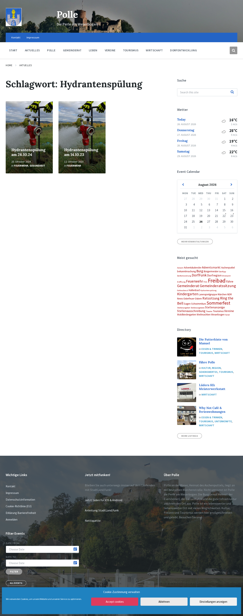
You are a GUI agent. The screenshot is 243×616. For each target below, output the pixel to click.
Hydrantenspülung (208, 290)
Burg (199, 271)
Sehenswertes (208, 372)
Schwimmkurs (198, 303)
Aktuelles (25, 65)
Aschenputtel (228, 267)
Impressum (12, 493)
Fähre (229, 281)
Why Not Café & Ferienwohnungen (212, 410)
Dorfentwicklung (184, 276)
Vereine (229, 311)
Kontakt (10, 486)
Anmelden (11, 519)
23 (231, 216)
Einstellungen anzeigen (213, 601)
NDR (229, 294)
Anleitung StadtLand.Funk (102, 510)
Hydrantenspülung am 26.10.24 (28, 152)
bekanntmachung (186, 271)
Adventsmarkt (211, 267)
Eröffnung (181, 282)
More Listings (189, 435)
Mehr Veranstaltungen (195, 241)
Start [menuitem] (13, 50)
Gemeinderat (188, 285)
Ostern (198, 298)
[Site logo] (14, 25)
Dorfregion (214, 275)
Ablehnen (164, 601)
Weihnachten (204, 314)
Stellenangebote (197, 307)
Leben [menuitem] (93, 50)
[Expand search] (233, 50)
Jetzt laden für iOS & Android (103, 500)
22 (224, 216)
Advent (180, 268)
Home (9, 65)
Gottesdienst (182, 290)
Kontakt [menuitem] (15, 37)
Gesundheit (37, 165)
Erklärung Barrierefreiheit (21, 513)
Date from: (13, 543)
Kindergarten (187, 294)
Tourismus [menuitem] (131, 50)
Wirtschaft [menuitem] (154, 50)
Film (205, 282)
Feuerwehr (21, 165)
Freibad (217, 280)
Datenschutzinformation (20, 499)
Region (216, 368)
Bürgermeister (211, 271)
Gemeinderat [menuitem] (72, 50)
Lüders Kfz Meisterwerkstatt (212, 387)
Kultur (206, 368)
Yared (227, 315)
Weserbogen (218, 314)
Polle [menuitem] (51, 50)
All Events (16, 583)
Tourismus (218, 311)
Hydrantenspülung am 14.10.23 (81, 152)
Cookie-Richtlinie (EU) (19, 506)
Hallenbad (194, 290)
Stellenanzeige (215, 307)
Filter (14, 571)
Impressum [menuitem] (33, 37)
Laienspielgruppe (208, 294)
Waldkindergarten (186, 314)
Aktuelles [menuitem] (32, 50)
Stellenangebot (183, 307)
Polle (67, 14)
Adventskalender (192, 267)
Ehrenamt (226, 276)
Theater (209, 311)
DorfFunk (199, 275)
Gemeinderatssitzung (218, 285)
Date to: (11, 557)
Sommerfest (218, 303)
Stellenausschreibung (191, 311)
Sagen (187, 303)
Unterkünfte (223, 421)
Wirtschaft (222, 353)
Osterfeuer (188, 298)
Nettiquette (93, 520)
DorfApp (222, 271)
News (180, 298)
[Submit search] (232, 92)
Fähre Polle (207, 362)
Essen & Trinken (211, 349)
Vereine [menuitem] (110, 50)
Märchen (222, 294)
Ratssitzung (210, 298)
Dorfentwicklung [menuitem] (183, 50)
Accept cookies (115, 601)
